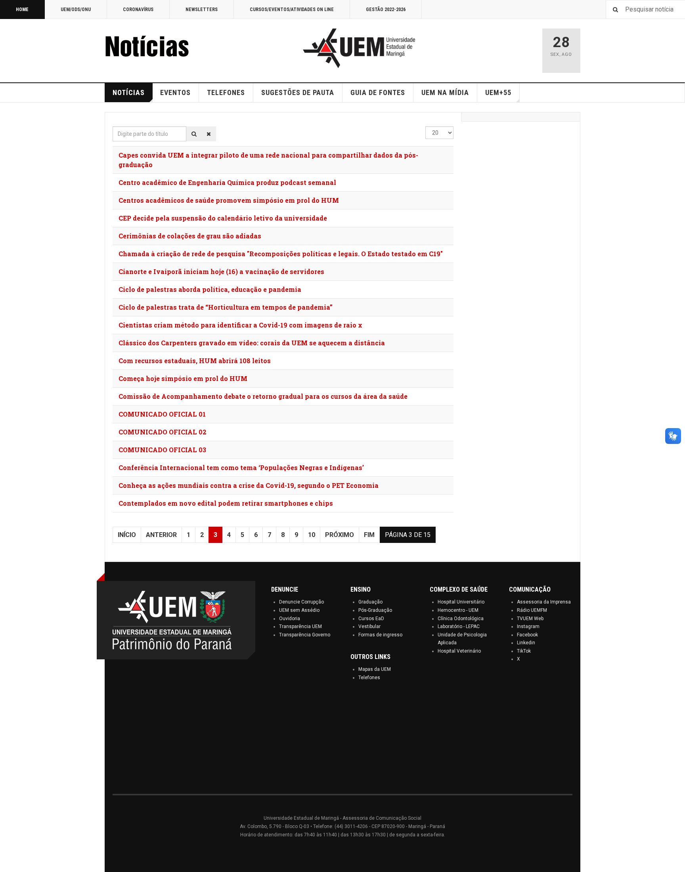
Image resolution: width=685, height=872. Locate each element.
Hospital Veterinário (459, 651)
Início (127, 535)
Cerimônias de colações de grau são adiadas (190, 236)
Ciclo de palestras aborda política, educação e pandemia (210, 289)
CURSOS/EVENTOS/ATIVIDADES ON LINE (292, 9)
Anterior (161, 535)
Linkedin (526, 642)
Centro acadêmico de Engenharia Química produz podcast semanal (227, 182)
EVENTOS (175, 92)
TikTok (524, 651)
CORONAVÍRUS (138, 9)
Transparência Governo (304, 635)
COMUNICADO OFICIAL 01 (162, 414)
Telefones (369, 677)
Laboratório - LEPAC (459, 626)
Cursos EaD (371, 618)
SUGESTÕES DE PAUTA (297, 92)
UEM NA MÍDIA (445, 92)
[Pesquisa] (194, 133)
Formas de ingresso (380, 635)
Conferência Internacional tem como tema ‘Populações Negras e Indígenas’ (241, 467)
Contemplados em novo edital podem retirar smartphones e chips (226, 503)
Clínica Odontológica (461, 618)
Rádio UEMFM (532, 610)
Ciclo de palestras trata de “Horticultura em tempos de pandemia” (226, 307)
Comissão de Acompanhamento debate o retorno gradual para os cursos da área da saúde (263, 396)
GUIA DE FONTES (377, 92)
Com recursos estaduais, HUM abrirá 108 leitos (195, 360)
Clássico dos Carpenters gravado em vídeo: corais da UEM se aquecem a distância (252, 343)
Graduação (370, 602)
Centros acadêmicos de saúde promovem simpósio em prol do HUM (229, 200)
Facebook (527, 635)
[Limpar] (208, 133)
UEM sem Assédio (299, 610)
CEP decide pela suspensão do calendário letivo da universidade (223, 218)
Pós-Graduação (375, 610)
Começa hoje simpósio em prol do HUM (183, 378)
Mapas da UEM (374, 669)
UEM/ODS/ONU (76, 9)
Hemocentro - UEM (458, 610)
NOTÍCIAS (129, 92)
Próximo (339, 535)
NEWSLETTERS (202, 9)
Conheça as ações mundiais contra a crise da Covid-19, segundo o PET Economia (249, 485)
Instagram (528, 626)
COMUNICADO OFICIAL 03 (162, 450)
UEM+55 (498, 92)
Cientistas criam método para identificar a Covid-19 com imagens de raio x (240, 325)
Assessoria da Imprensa (544, 602)
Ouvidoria (289, 618)
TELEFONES (226, 92)
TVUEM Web (530, 618)
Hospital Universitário (461, 602)
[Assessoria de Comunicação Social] (164, 48)
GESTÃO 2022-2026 (386, 9)
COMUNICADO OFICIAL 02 (163, 432)
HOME (22, 9)
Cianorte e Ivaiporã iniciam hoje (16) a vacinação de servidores (221, 271)
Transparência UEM (300, 626)
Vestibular (369, 626)
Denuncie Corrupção (301, 602)
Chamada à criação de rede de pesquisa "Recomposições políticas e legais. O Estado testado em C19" (281, 253)
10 (311, 535)
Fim (369, 535)
